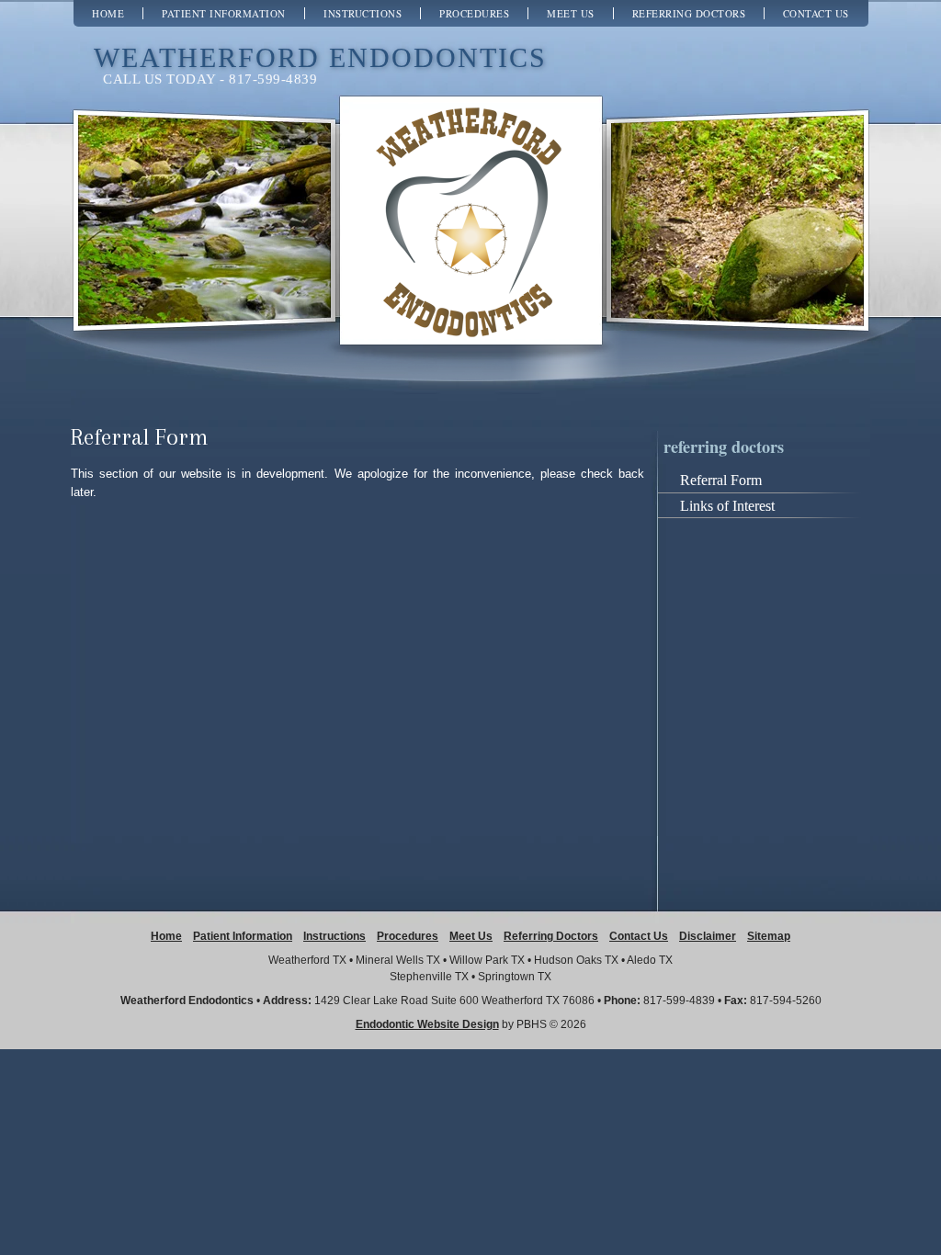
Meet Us (571, 13)
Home (108, 13)
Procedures (474, 13)
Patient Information (224, 13)
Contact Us (816, 13)
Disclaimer (707, 936)
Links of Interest (727, 506)
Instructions (362, 13)
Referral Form (721, 480)
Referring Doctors (689, 13)
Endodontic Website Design (427, 1024)
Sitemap (768, 936)
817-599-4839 (679, 1000)
